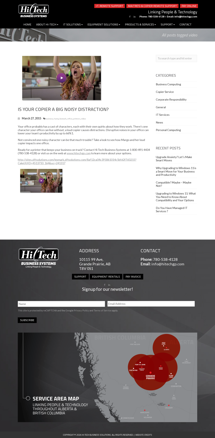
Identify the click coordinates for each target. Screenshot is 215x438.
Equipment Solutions (103, 24)
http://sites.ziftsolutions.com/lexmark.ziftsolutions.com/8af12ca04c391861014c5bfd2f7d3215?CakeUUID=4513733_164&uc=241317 (77, 161)
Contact (186, 24)
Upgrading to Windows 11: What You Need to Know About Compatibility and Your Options (176, 197)
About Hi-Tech (46, 24)
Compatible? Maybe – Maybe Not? (173, 184)
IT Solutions (72, 24)
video (83, 119)
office (69, 119)
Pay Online (189, 6)
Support (167, 24)
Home (27, 24)
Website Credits (143, 434)
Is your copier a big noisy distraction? (63, 109)
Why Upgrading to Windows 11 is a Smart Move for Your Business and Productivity (176, 171)
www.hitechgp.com (79, 153)
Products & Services (140, 24)
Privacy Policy (81, 310)
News (159, 122)
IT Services (163, 114)
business (49, 119)
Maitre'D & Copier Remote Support (152, 6)
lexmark (62, 119)
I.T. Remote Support (109, 6)
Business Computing (168, 84)
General (161, 107)
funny (56, 119)
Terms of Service (102, 310)
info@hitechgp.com (185, 16)
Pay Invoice (133, 276)
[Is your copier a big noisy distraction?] (62, 78)
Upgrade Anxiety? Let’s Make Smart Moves (174, 158)
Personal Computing (168, 130)
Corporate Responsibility (171, 99)
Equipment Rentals (106, 276)
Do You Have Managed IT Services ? (171, 209)
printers (76, 119)
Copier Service (165, 91)
